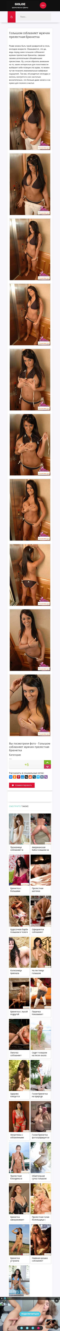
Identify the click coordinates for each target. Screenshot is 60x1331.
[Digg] (26, 777)
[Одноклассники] (14, 777)
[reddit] (30, 777)
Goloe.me (23, 5)
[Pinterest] (18, 777)
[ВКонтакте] (10, 777)
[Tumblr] (42, 777)
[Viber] (46, 777)
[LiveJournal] (34, 777)
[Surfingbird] (38, 777)
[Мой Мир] (22, 777)
